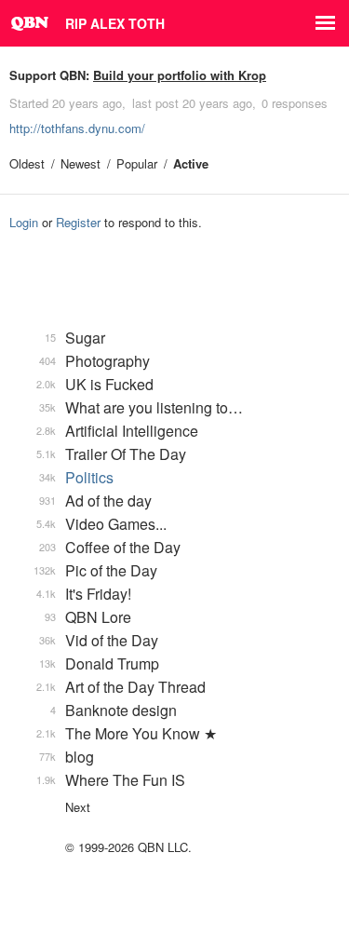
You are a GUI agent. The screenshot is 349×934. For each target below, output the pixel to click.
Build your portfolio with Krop (179, 75)
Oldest (27, 163)
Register (78, 222)
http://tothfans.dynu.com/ (77, 128)
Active (190, 163)
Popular (136, 163)
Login (23, 222)
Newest (80, 163)
